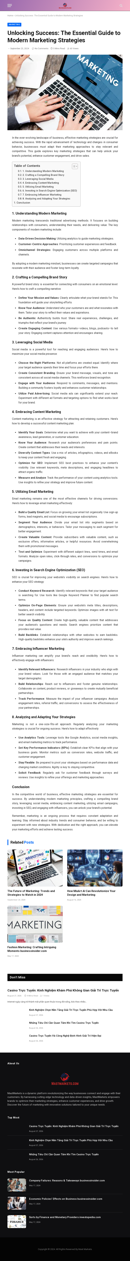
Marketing (14, 24)
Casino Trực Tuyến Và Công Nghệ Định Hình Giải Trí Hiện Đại (65, 1035)
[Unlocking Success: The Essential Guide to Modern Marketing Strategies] (65, 92)
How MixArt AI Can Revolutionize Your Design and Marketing (91, 892)
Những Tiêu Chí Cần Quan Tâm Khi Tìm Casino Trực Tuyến (64, 1022)
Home (10, 15)
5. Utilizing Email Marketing (38, 186)
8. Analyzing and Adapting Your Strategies (46, 198)
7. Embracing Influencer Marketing (42, 194)
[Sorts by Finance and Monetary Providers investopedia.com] (16, 1221)
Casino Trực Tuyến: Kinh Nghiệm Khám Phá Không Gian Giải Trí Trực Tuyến (63, 990)
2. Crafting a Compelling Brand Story (43, 175)
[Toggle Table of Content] (73, 166)
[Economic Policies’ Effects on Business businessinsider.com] (16, 1203)
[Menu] (9, 5)
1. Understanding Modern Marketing (43, 171)
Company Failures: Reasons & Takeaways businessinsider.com (67, 1180)
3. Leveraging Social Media (38, 179)
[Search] (121, 5)
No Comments (41, 48)
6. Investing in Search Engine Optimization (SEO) (50, 190)
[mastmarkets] (65, 5)
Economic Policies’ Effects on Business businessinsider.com (65, 1198)
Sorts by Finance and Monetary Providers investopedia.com (65, 1217)
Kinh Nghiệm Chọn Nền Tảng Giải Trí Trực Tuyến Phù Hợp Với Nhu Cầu (71, 1009)
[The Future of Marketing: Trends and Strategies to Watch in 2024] (35, 868)
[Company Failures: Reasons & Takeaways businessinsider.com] (16, 1185)
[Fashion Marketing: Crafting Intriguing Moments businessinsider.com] (35, 924)
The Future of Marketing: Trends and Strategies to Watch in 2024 (31, 892)
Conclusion (23, 202)
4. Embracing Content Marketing (41, 182)
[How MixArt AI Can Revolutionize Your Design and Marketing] (95, 868)
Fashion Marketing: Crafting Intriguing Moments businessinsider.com (31, 949)
